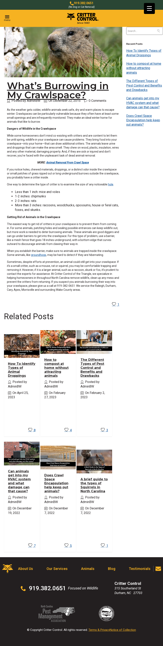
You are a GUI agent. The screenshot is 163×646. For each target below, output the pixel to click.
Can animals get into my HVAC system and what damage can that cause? (19, 481)
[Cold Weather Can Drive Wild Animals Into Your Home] (160, 323)
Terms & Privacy (99, 630)
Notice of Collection (123, 630)
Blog (111, 569)
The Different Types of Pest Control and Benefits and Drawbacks (92, 368)
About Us (25, 569)
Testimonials (139, 569)
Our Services (57, 569)
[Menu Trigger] (149, 8)
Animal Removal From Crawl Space (67, 162)
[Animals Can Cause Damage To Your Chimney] (2, 323)
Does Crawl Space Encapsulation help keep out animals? (56, 483)
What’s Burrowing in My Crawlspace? (58, 90)
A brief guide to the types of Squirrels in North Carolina (94, 485)
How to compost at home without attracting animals (56, 368)
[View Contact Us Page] (158, 569)
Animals (87, 569)
